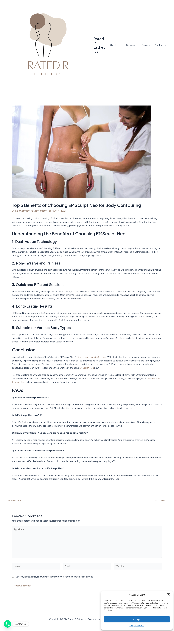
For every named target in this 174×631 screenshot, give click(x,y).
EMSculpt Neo (86, 367)
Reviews (146, 45)
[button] (168, 594)
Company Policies (137, 626)
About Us (114, 45)
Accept (137, 619)
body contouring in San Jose (92, 357)
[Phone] (7, 624)
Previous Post (14, 500)
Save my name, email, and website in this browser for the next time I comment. (54, 576)
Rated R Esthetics (99, 45)
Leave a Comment (21, 210)
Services (130, 45)
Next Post (161, 500)
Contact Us (160, 45)
